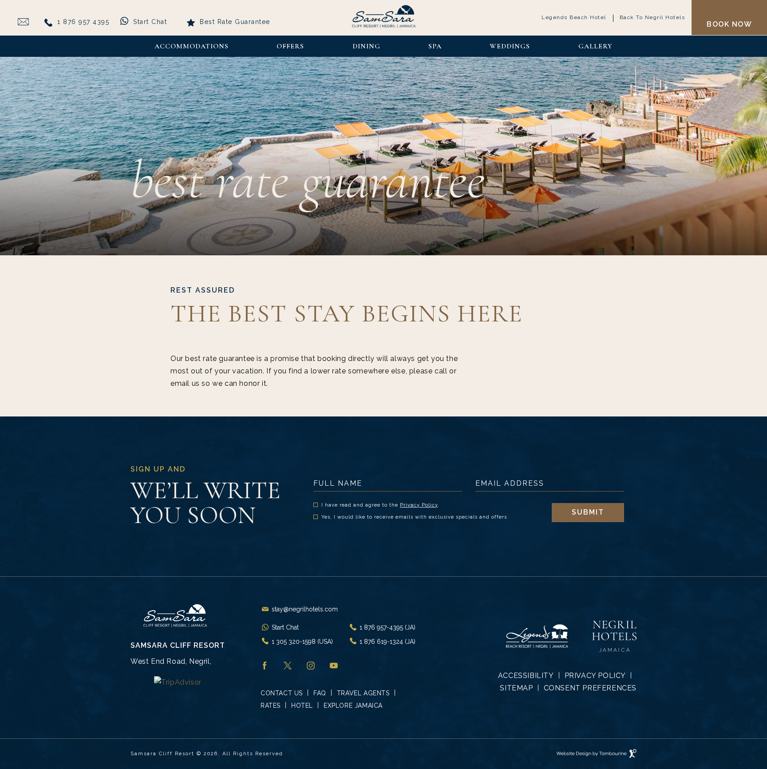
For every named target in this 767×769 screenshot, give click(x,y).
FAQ (319, 693)
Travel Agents (363, 693)
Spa (435, 46)
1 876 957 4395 (83, 21)
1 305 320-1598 (302, 641)
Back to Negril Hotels (652, 16)
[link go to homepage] (383, 16)
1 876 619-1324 (387, 641)
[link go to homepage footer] (177, 615)
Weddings (510, 46)
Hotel (302, 705)
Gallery (595, 46)
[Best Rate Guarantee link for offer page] (23, 21)
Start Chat (150, 20)
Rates (271, 705)
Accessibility (526, 675)
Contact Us (282, 693)
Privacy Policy (419, 505)
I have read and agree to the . (380, 505)
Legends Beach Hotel (573, 16)
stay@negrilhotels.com (305, 609)
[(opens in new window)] (178, 682)
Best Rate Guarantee (235, 21)
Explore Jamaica (353, 705)
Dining (366, 46)
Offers (290, 46)
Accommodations (191, 46)
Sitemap (516, 688)
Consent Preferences (590, 688)
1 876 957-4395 (387, 627)
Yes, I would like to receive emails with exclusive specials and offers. (415, 517)
